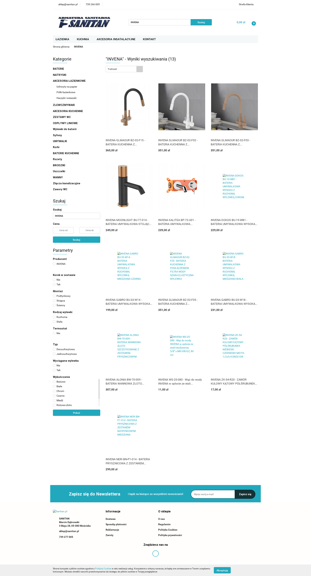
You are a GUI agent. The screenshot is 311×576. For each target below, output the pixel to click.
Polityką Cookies (103, 568)
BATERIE (59, 68)
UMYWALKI (60, 141)
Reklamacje (112, 529)
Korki (56, 147)
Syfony (58, 135)
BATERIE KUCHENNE (66, 153)
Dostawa (111, 518)
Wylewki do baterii (64, 129)
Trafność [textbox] (112, 69)
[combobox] (124, 69)
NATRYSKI (60, 75)
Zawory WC (60, 189)
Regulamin (164, 524)
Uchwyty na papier (67, 86)
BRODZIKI (59, 165)
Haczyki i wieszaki (66, 98)
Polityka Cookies (167, 529)
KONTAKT (149, 39)
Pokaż (76, 412)
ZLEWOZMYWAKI (64, 105)
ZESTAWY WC (62, 117)
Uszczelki (59, 171)
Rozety (57, 159)
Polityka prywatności (170, 535)
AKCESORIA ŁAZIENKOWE (69, 80)
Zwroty (109, 535)
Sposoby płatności (116, 524)
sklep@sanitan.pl (69, 531)
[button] (113, 511)
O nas (161, 518)
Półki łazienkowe (66, 92)
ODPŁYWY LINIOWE (65, 123)
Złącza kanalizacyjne (66, 183)
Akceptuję (222, 570)
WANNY (58, 177)
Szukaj (76, 239)
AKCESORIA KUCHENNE (68, 111)
